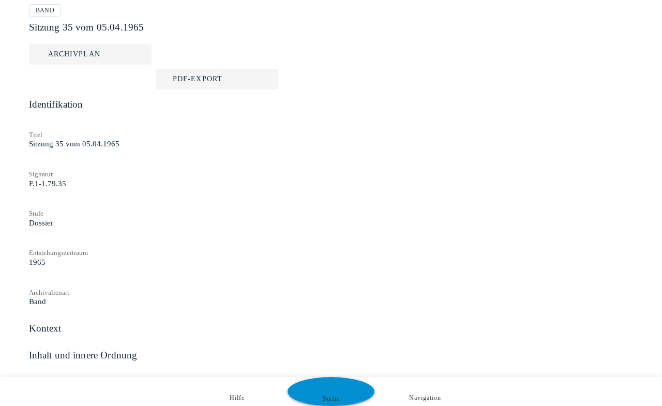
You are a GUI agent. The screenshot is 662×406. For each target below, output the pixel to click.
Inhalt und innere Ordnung (83, 355)
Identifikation (56, 104)
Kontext (45, 328)
